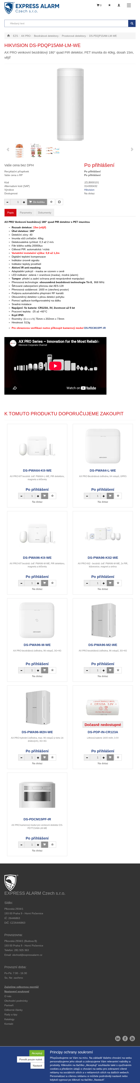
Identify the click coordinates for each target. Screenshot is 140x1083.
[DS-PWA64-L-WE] (103, 446)
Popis (10, 212)
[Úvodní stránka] (8, 35)
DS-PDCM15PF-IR (95, 327)
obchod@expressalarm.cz (27, 954)
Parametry (26, 212)
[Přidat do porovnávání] (59, 202)
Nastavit (37, 1065)
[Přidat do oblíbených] (51, 202)
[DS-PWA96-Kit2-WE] (103, 533)
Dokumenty (44, 212)
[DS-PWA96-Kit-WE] (37, 533)
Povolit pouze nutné (30, 1059)
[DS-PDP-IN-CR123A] (103, 707)
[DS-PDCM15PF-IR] (37, 795)
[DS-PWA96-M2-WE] (103, 620)
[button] (10, 1014)
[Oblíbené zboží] (109, 5)
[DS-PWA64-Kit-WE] (37, 446)
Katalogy (9, 1019)
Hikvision (89, 189)
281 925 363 (21, 950)
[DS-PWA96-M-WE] (37, 620)
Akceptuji (37, 1053)
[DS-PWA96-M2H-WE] (37, 707)
